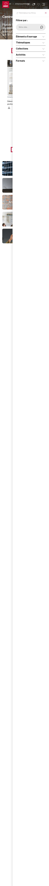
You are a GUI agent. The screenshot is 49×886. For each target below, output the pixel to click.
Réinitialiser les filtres (27, 13)
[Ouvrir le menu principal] (44, 4)
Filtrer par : (22, 20)
